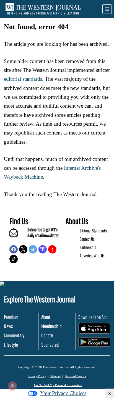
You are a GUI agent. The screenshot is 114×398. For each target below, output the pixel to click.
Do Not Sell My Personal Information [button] (58, 385)
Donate (47, 335)
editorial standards (23, 79)
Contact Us (87, 239)
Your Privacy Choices (63, 393)
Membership (51, 326)
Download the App (92, 317)
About (45, 317)
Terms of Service (75, 376)
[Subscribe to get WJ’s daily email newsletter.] (16, 235)
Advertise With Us (92, 255)
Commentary (14, 335)
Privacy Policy (37, 376)
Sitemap (55, 376)
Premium (11, 317)
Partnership (88, 247)
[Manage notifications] (12, 385)
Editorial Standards (93, 230)
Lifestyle (11, 345)
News (8, 326)
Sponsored (50, 345)
